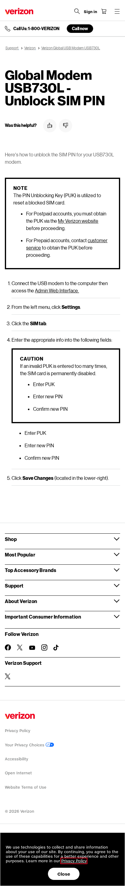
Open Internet (18, 773)
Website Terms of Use (25, 787)
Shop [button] (11, 539)
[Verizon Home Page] (19, 11)
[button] (49, 125)
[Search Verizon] (77, 11)
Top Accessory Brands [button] (30, 570)
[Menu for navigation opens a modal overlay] (117, 11)
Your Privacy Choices (25, 745)
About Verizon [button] (21, 601)
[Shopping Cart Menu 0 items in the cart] (103, 11)
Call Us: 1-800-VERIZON (36, 28)
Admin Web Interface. (57, 290)
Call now (80, 28)
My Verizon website (78, 221)
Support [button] (14, 585)
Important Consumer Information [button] (43, 616)
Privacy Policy (17, 730)
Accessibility (16, 759)
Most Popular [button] (20, 554)
